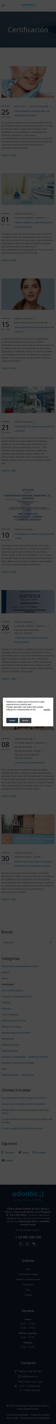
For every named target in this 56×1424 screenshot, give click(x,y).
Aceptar (12, 720)
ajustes (47, 709)
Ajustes (25, 720)
